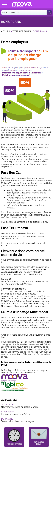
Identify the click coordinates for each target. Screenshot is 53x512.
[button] (4, 4)
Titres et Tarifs (22, 31)
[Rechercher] (49, 12)
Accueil (5, 31)
